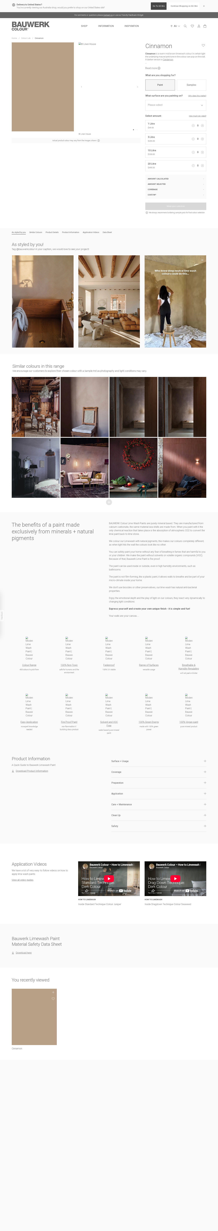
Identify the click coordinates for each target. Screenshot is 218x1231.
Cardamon (168, 59)
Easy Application (29, 722)
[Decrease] (193, 125)
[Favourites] (192, 26)
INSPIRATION (131, 26)
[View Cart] (205, 26)
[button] (43, 301)
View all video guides (22, 880)
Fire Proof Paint (69, 722)
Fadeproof (108, 665)
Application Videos (91, 232)
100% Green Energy (149, 722)
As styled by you (19, 232)
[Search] (185, 26)
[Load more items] (109, 502)
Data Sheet (107, 232)
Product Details (52, 232)
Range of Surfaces (149, 665)
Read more (151, 68)
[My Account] (199, 26)
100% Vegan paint (188, 722)
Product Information (70, 232)
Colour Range (29, 665)
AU (175, 26)
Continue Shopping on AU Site (184, 6)
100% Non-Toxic (69, 665)
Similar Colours (35, 232)
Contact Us (108, 15)
